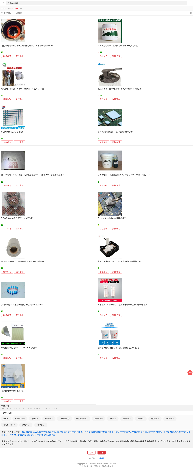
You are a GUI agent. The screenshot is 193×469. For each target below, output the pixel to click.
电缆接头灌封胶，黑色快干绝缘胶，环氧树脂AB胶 (22, 88)
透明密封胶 (26, 425)
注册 (101, 452)
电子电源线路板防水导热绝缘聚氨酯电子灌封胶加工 (120, 261)
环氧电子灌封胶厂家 (54, 432)
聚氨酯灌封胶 (20, 418)
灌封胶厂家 (27, 432)
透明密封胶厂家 (162, 432)
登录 (91, 452)
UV (46, 408)
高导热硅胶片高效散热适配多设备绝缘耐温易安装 (22, 304)
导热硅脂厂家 (39, 432)
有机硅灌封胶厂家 (99, 432)
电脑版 (101, 458)
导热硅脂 (112, 418)
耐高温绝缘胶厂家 (178, 432)
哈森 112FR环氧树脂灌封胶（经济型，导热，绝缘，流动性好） (124, 175)
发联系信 (7, 56)
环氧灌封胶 (49, 418)
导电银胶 (34, 418)
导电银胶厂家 (20, 435)
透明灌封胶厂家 (83, 432)
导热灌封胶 (155, 418)
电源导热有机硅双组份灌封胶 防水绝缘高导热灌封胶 (120, 88)
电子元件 (141, 418)
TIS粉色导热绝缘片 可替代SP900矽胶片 (18, 218)
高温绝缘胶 (41, 425)
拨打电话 (19, 56)
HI (19, 408)
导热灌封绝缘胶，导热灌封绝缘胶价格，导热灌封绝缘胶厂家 (27, 45)
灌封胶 (5, 418)
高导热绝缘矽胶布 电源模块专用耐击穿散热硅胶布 (22, 261)
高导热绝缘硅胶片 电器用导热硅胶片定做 (115, 132)
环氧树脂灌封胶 (82, 418)
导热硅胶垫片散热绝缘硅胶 (12, 391)
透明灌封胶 (170, 418)
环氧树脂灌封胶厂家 (117, 432)
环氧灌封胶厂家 (34, 435)
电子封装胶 (98, 418)
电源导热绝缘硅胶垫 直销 (12, 132)
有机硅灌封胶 (65, 418)
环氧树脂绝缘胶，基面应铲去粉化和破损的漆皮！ (119, 45)
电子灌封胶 (127, 418)
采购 (190, 373)
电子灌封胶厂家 (148, 432)
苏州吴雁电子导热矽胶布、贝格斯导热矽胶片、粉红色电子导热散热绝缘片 (32, 175)
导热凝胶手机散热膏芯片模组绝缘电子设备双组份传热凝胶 (122, 304)
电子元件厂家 (70, 432)
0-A (2, 408)
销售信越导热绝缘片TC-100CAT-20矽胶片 (19, 347)
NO (31, 408)
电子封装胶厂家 (133, 432)
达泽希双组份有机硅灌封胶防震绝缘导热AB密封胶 (119, 347)
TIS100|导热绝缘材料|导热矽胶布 (112, 218)
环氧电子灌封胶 (9, 425)
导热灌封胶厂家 (48, 435)
